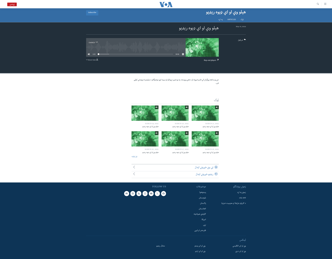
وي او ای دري (240, 251)
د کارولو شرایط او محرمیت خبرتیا (233, 203)
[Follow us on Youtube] (151, 193)
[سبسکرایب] (126, 193)
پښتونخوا (202, 192)
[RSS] (138, 193)
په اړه (221, 20)
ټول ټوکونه (134, 157)
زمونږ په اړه (241, 192)
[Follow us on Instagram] (145, 193)
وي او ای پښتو (200, 246)
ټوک (242, 20)
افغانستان (202, 209)
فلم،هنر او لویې (200, 230)
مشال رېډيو (160, 246)
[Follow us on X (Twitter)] (157, 193)
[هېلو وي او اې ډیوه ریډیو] (205, 113)
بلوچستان (202, 198)
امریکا (204, 220)
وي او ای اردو (200, 251)
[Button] (242, 40)
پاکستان (203, 203)
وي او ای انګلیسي (239, 246)
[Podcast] (132, 193)
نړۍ (204, 225)
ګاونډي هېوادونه (200, 214)
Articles (231, 20)
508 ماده (242, 198)
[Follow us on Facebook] (163, 193)
